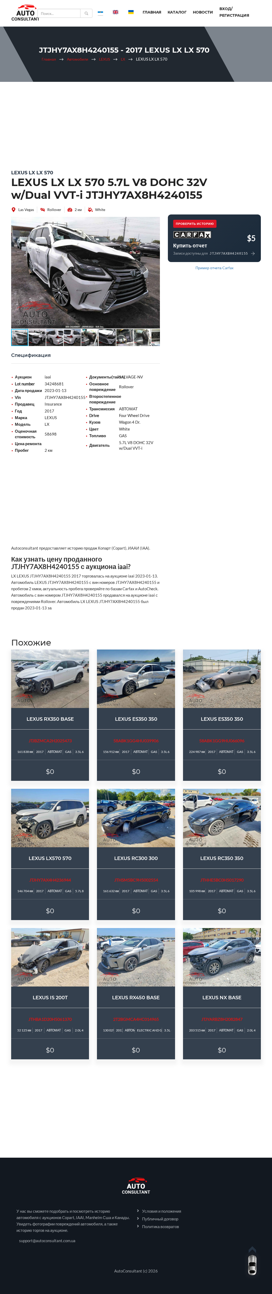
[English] (115, 12)
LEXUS (104, 59)
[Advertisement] (136, 124)
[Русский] (100, 12)
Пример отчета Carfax (214, 267)
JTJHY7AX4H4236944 (50, 879)
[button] (155, 221)
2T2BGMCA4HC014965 (136, 1019)
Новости (203, 12)
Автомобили (77, 59)
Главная (152, 12)
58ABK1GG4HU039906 (136, 740)
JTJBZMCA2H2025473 (50, 740)
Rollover (54, 209)
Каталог (177, 12)
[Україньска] (131, 12)
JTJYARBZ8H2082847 (222, 1019)
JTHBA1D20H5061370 (50, 1019)
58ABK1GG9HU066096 (221, 740)
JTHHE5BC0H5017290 (222, 879)
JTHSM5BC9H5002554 (136, 879)
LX (123, 59)
